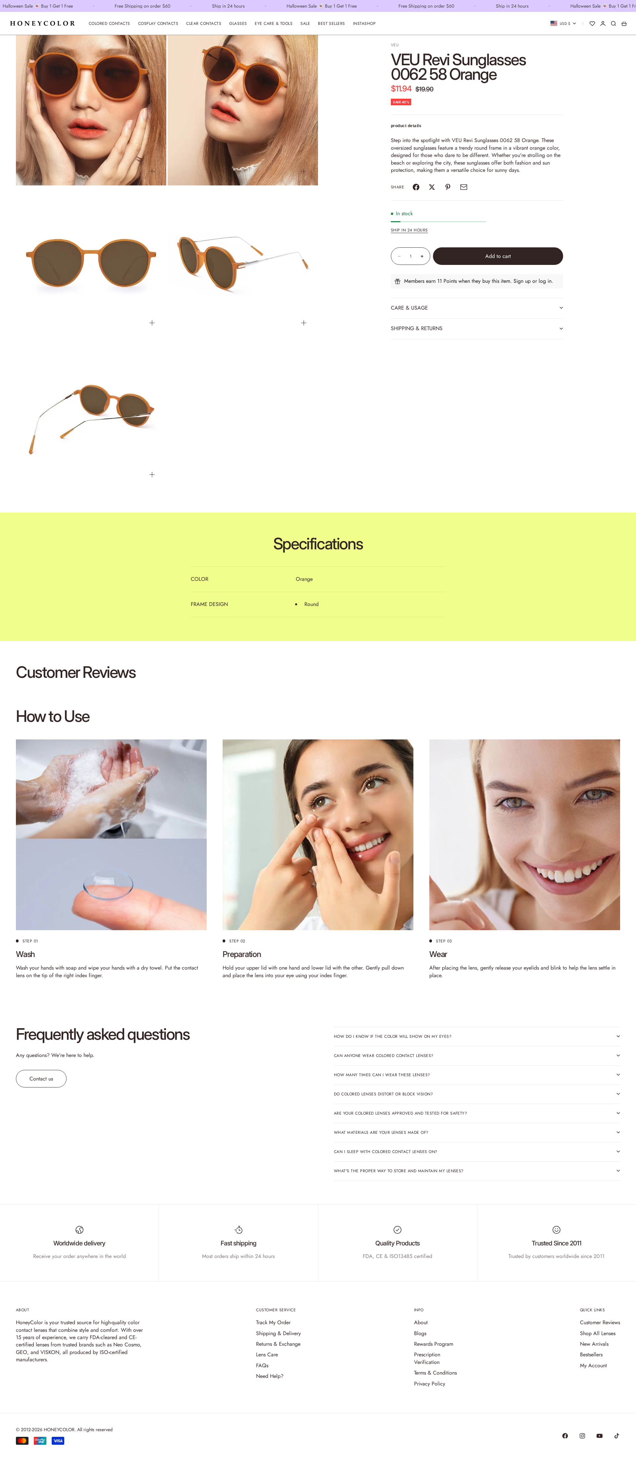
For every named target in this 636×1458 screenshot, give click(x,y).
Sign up (522, 281)
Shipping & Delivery (278, 1333)
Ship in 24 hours (409, 230)
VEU (395, 45)
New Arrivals (594, 1344)
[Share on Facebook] (416, 187)
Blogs (420, 1333)
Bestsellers (591, 1354)
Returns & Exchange (278, 1344)
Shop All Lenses (597, 1333)
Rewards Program (433, 1344)
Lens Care (267, 1354)
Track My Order (273, 1322)
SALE (305, 23)
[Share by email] (464, 187)
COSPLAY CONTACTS (158, 23)
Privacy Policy (429, 1383)
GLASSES (238, 23)
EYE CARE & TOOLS (273, 23)
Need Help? (270, 1376)
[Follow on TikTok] (616, 1436)
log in (545, 281)
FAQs (262, 1365)
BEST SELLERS (331, 23)
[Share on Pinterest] (448, 187)
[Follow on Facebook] (565, 1436)
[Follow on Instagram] (582, 1436)
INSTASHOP (364, 23)
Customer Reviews (600, 1322)
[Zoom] (152, 171)
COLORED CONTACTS (109, 23)
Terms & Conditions (435, 1373)
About (421, 1322)
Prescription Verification (427, 1358)
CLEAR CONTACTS (203, 23)
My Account (593, 1365)
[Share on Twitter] (432, 187)
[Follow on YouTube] (599, 1436)
